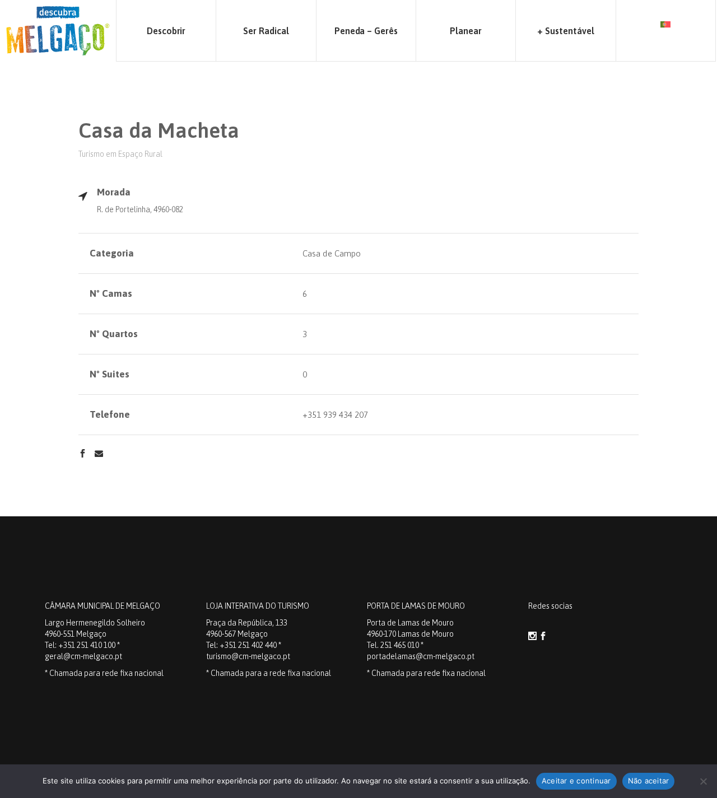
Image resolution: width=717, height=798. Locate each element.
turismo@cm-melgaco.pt (248, 656)
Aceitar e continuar (576, 780)
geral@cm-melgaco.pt (83, 656)
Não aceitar (648, 780)
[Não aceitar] (703, 781)
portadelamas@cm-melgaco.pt (420, 656)
